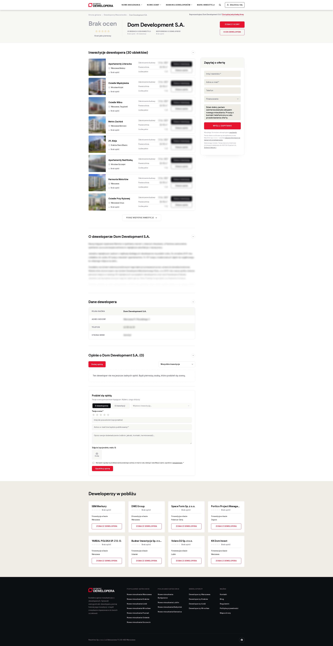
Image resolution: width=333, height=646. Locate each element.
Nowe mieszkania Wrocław (139, 608)
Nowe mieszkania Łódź (137, 604)
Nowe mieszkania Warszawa (139, 594)
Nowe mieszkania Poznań (138, 613)
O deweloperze (101, 406)
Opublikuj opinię (102, 468)
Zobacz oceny (232, 24)
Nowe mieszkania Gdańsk (138, 617)
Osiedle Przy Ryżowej (119, 198)
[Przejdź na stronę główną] (100, 5)
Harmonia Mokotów (118, 179)
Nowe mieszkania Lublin (168, 602)
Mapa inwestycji (206, 5)
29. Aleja (112, 141)
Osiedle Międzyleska (118, 83)
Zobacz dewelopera (106, 526)
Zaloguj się (236, 5)
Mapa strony (225, 613)
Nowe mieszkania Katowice (170, 612)
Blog (222, 599)
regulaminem (177, 463)
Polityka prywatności (229, 608)
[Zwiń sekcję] (193, 52)
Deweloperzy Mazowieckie (115, 15)
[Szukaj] (220, 5)
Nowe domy (153, 5)
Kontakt (223, 594)
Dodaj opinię (97, 364)
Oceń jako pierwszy (102, 36)
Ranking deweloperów (178, 5)
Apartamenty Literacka (120, 64)
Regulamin (224, 604)
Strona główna (94, 15)
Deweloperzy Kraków (198, 599)
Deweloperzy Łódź (197, 604)
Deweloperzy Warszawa (199, 594)
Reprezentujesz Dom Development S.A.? (216, 15)
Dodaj (97, 456)
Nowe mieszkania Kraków (138, 599)
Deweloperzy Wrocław (199, 608)
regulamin (233, 132)
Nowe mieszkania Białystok (170, 607)
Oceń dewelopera (232, 32)
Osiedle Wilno (115, 102)
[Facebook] (242, 640)
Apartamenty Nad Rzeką (120, 160)
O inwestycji (120, 406)
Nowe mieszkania (131, 5)
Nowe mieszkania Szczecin (139, 622)
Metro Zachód (115, 121)
